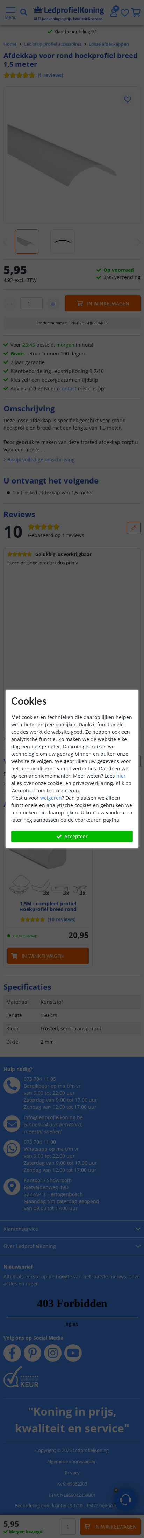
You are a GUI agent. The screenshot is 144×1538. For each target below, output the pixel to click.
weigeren (51, 798)
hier (121, 775)
